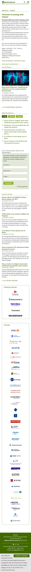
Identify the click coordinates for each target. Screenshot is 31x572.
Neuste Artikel (7, 194)
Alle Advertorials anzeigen (12, 107)
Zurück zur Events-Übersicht (10, 64)
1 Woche (11, 116)
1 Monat (19, 116)
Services (5, 10)
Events (12, 10)
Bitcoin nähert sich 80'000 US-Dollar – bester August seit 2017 (14, 198)
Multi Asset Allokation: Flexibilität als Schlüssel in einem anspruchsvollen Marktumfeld (15, 89)
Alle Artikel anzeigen (10, 280)
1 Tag (4, 116)
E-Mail (5, 176)
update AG (17, 550)
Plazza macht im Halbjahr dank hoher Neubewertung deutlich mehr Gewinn (15, 265)
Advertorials (6, 67)
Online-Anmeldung (7, 61)
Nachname (7, 171)
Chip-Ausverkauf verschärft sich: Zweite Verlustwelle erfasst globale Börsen (15, 132)
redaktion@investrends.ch (12, 540)
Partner (7, 325)
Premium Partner (10, 287)
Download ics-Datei (19, 61)
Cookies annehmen (21, 556)
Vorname (6, 165)
